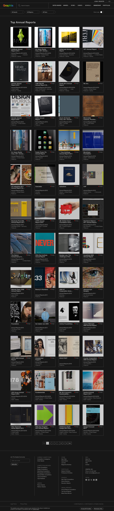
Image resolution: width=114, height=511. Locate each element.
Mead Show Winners (66, 493)
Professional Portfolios (66, 473)
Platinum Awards (41, 486)
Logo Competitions (42, 476)
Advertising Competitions (43, 471)
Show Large (96, 12)
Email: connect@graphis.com (92, 473)
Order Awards (40, 461)
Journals (63, 462)
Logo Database (41, 478)
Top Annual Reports (66, 491)
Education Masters (66, 483)
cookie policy (36, 509)
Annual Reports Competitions (68, 489)
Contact (87, 464)
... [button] (58, 443)
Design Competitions (42, 469)
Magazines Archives (66, 464)
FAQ (86, 462)
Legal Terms (13, 504)
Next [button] (70, 443)
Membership (88, 461)
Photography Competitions (43, 473)
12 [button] (66, 443)
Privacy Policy (23, 504)
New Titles (64, 459)
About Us (87, 459)
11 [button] (63, 443)
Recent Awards (41, 485)
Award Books (64, 461)
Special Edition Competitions (44, 474)
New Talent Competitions (67, 479)
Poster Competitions (42, 467)
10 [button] (61, 443)
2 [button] (50, 443)
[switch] (102, 12)
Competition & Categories (43, 459)
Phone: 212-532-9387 (90, 471)
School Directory (65, 481)
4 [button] (55, 443)
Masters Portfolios (65, 471)
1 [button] (47, 443)
